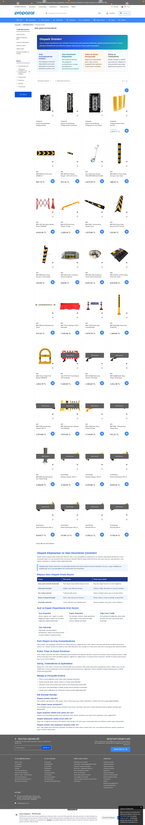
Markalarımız (53, 6)
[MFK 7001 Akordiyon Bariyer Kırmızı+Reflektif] (45, 204)
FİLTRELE (23, 94)
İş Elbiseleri (47, 762)
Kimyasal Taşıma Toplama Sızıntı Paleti (85, 779)
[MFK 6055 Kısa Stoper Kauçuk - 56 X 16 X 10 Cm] (70, 153)
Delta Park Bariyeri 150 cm (118, 477)
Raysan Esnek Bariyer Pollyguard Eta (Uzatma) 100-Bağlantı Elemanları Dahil (69, 124)
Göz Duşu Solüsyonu (21, 777)
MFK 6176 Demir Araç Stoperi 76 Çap (67, 225)
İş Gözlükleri (47, 766)
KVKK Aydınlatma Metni (110, 777)
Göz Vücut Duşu (48, 779)
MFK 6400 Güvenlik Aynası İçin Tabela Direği (44, 478)
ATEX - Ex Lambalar (79, 772)
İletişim (73, 6)
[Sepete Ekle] (127, 131)
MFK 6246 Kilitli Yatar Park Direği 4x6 (118, 326)
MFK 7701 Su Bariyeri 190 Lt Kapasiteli (70, 326)
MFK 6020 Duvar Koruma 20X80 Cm (44, 175)
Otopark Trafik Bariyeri (22, 42)
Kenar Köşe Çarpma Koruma (82, 774)
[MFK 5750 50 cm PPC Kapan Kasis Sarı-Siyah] (119, 254)
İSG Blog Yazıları (108, 787)
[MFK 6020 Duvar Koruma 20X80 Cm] (45, 153)
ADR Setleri (77, 781)
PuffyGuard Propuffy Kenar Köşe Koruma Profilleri (24, 72)
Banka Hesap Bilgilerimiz (111, 783)
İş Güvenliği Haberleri (110, 785)
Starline (21, 80)
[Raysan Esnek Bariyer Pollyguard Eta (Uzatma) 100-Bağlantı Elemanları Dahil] (70, 103)
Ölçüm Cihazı (100, 20)
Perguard (21, 86)
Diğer (113, 20)
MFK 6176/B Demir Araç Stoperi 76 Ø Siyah (92, 377)
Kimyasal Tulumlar (49, 772)
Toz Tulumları (48, 774)
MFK (20, 83)
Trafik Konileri (20, 49)
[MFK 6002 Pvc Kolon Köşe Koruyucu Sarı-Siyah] (119, 153)
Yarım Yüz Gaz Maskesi (21, 772)
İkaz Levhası (45, 20)
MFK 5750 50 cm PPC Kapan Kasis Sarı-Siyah (119, 276)
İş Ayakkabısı (86, 20)
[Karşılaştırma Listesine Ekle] (53, 111)
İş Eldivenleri (47, 768)
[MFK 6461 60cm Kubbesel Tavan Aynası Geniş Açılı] (94, 254)
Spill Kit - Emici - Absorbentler (23, 774)
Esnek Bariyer (23, 66)
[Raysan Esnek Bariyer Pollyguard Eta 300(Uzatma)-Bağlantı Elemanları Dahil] (45, 103)
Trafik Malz (59, 20)
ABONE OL (46, 748)
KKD (21, 20)
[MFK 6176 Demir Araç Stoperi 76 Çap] (70, 204)
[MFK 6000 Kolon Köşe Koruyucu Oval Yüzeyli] (45, 254)
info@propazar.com (23, 803)
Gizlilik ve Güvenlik (109, 768)
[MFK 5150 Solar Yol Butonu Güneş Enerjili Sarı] (70, 254)
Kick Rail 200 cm (115, 527)
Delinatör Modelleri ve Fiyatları (22, 52)
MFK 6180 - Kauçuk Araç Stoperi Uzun (93, 225)
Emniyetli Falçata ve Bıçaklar (82, 766)
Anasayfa (18, 24)
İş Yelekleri (47, 770)
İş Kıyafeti (32, 20)
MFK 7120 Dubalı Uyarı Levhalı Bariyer (92, 326)
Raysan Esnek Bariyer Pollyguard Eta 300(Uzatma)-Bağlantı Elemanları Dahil (43, 124)
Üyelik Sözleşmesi (109, 764)
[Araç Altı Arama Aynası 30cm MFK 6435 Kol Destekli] (94, 153)
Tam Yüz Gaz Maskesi (21, 770)
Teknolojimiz (107, 779)
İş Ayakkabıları (48, 764)
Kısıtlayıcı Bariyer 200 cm (68, 477)
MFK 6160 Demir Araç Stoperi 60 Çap (92, 427)
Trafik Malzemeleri (27, 24)
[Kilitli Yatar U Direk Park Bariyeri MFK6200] (45, 355)
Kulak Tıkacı (18, 766)
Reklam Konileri (20, 45)
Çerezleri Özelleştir (108, 818)
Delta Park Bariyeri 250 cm (69, 527)
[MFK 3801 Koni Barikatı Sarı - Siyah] (45, 305)
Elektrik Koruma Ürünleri (81, 762)
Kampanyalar (42, 6)
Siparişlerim (32, 6)
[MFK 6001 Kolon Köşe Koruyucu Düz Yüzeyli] (119, 204)
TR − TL (126, 7)
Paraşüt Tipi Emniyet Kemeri (52, 781)
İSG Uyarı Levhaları (49, 777)
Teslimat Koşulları (109, 762)
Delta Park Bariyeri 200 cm (44, 527)
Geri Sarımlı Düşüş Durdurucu (23, 779)
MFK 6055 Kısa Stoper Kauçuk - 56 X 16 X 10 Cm (69, 175)
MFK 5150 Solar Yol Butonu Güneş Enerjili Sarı (69, 276)
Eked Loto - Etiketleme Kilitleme (83, 768)
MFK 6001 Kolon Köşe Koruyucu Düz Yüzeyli (117, 225)
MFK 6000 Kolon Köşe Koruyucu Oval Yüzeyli (43, 276)
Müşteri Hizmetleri (109, 772)
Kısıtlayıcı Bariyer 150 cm (93, 477)
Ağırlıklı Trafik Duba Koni (21, 38)
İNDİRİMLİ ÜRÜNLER (20, 6)
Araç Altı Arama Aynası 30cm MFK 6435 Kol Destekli (94, 175)
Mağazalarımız (64, 6)
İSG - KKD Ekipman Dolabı (81, 770)
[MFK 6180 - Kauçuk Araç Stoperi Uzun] (94, 204)
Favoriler (116, 6)
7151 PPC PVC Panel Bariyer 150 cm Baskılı (70, 377)
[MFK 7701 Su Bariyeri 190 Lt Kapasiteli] (70, 305)
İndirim (123, 20)
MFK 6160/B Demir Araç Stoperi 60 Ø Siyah (117, 377)
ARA (99, 13)
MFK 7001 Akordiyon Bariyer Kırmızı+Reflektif (45, 225)
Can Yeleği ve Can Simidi (81, 777)
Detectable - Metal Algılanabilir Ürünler (85, 764)
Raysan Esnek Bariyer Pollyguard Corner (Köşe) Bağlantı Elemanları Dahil (93, 124)
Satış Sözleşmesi (109, 766)
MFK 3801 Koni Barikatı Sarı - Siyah (45, 326)
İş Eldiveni (72, 20)
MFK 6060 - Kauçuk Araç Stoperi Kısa (118, 427)
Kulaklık (17, 768)
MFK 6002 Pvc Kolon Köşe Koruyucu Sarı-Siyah (118, 175)
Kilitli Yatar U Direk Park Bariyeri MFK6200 (43, 377)
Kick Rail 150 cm (90, 527)
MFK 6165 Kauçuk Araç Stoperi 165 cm (43, 427)
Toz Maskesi (18, 764)
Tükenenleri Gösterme (63, 81)
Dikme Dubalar (20, 34)
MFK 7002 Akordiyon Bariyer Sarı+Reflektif (70, 427)
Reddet (49, 820)
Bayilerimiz (107, 770)
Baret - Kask (18, 762)
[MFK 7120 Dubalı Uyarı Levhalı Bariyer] (94, 305)
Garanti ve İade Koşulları (111, 774)
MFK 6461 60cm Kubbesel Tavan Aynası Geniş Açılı (93, 276)
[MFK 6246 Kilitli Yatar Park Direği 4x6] (119, 305)
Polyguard (22, 77)
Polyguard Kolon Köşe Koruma (117, 124)
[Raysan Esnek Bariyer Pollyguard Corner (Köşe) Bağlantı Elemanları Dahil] (94, 103)
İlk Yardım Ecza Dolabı (21, 781)
